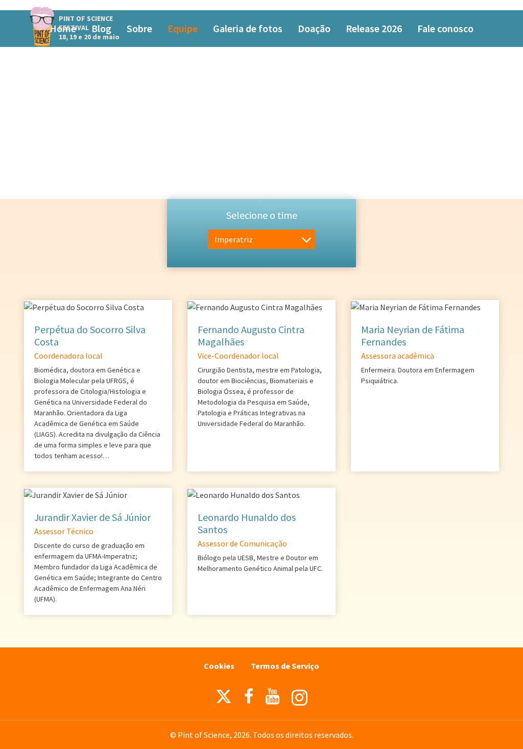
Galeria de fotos (247, 28)
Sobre (139, 28)
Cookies (219, 666)
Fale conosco (445, 28)
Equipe (183, 28)
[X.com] (224, 699)
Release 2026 (374, 28)
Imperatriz (234, 239)
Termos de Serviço (285, 666)
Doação (314, 28)
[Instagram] (299, 697)
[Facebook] (248, 696)
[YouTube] (272, 696)
